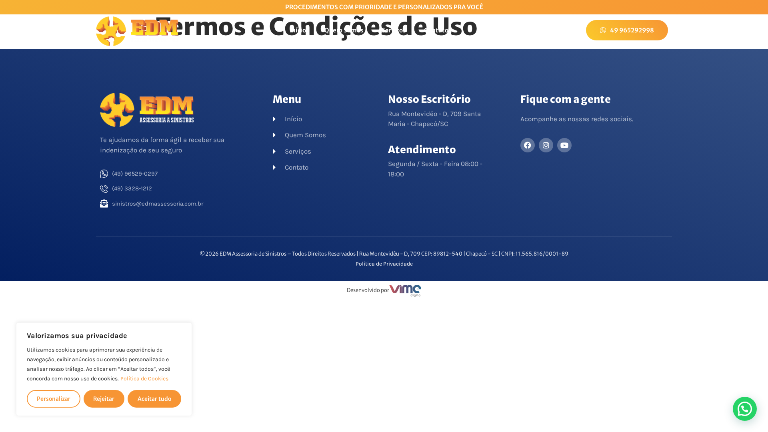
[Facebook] (527, 145)
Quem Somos (343, 30)
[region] (104, 369)
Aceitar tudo (154, 398)
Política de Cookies (144, 378)
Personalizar (53, 398)
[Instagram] (546, 145)
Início (298, 30)
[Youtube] (564, 145)
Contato (436, 30)
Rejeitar (103, 398)
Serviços (394, 30)
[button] (745, 409)
